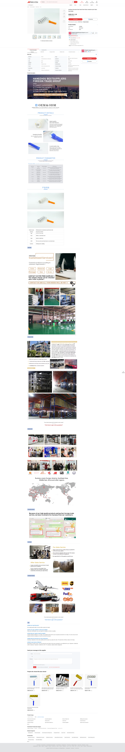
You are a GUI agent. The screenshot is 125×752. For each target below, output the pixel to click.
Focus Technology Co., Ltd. (56, 748)
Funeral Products (82, 720)
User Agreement (68, 748)
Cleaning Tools (47, 720)
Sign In (70, 45)
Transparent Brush (56, 732)
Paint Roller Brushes (75, 737)
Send (34, 667)
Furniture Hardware (30, 720)
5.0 (85, 51)
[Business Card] (96, 54)
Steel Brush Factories (49, 737)
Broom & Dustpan (37, 732)
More (28, 741)
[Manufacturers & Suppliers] (32, 2)
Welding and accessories (84, 718)
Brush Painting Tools (91, 737)
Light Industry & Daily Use (49, 722)
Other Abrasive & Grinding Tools (47, 732)
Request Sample (86, 21)
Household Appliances (48, 718)
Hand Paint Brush (67, 737)
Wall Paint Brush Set (83, 737)
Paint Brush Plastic (31, 739)
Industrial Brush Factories (58, 737)
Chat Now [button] (91, 19)
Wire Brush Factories (31, 737)
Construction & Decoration (31, 718)
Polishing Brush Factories (40, 737)
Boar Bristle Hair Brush (70, 732)
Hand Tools (64, 720)
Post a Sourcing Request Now (54, 667)
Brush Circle (63, 732)
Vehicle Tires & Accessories (84, 722)
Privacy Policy (77, 748)
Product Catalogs (41, 716)
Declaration (72, 748)
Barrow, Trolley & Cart (65, 718)
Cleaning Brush (30, 732)
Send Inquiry (75, 19)
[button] (77, 52)
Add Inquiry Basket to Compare (47, 40)
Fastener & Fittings (30, 722)
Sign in (97, 2)
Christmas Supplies (65, 722)
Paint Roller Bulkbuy (39, 739)
